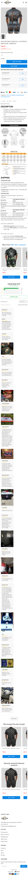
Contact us (3, 848)
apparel (13, 95)
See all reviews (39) (14, 285)
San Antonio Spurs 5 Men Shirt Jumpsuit (11, 748)
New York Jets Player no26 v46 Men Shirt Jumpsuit (11, 269)
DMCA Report (11, 871)
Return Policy (4, 839)
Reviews (3, 855)
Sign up (24, 866)
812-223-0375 (4, 824)
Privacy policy (4, 832)
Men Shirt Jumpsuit (18, 245)
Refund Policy (4, 841)
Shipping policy (4, 836)
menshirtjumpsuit (20, 95)
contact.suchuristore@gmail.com (8, 826)
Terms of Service (5, 834)
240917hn (9, 95)
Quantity (3, 58)
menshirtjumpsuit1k (5, 96)
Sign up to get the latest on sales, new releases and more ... (13, 862)
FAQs (2, 850)
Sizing (2, 852)
